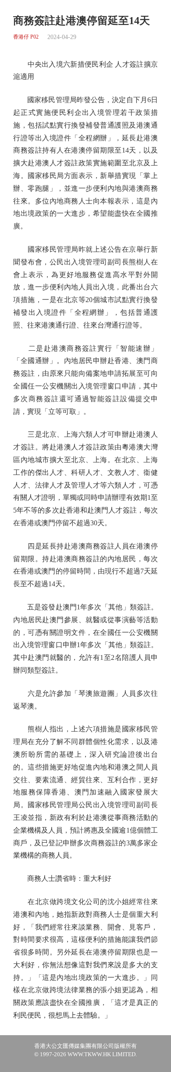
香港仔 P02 (26, 37)
